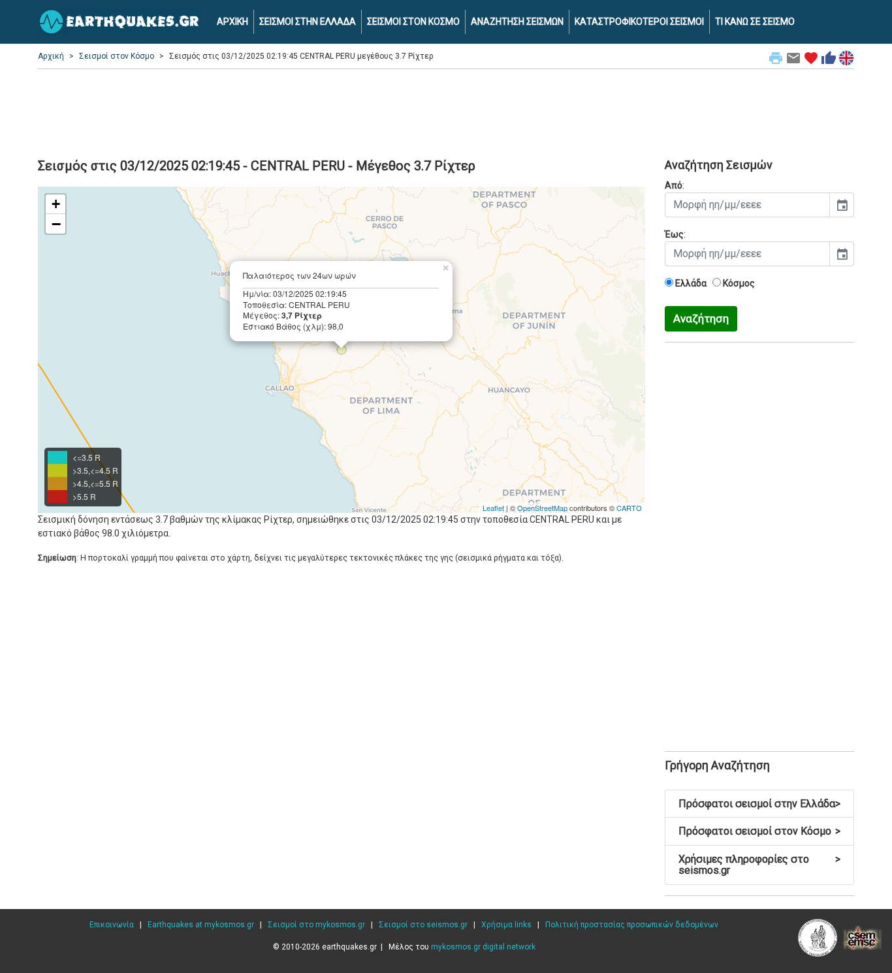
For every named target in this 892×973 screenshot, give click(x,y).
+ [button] (56, 204)
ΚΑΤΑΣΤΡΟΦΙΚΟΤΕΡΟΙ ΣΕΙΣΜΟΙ (639, 21)
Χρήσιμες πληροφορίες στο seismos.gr (759, 865)
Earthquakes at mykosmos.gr (201, 924)
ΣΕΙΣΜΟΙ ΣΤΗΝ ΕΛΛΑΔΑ (307, 21)
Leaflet (493, 507)
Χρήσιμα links (506, 924)
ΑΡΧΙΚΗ (232, 21)
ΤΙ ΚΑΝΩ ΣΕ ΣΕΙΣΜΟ (755, 21)
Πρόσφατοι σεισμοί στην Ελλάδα (759, 803)
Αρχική (51, 56)
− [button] (56, 224)
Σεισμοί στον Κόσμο (116, 56)
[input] (747, 205)
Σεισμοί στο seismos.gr (423, 924)
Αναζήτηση (701, 318)
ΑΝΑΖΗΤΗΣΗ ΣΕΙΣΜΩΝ (517, 21)
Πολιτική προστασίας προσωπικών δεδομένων (631, 924)
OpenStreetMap (542, 507)
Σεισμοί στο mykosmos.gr (316, 924)
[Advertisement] (446, 111)
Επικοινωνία (111, 924)
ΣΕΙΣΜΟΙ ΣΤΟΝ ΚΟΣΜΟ (413, 21)
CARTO (629, 507)
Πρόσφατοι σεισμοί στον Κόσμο (759, 831)
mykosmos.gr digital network (483, 946)
